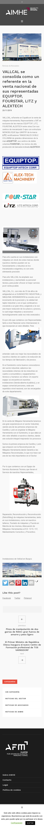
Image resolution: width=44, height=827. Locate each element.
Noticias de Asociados (10, 66)
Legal (5, 785)
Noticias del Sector (16, 699)
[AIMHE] (22, 11)
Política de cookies (12, 790)
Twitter (17, 598)
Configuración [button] (16, 823)
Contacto (7, 780)
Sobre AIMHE (9, 775)
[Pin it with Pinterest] (18, 583)
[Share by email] (31, 583)
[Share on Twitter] (5, 583)
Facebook (6, 598)
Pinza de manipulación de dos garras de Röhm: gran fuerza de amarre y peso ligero (22, 632)
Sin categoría (13, 692)
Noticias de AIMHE (14, 712)
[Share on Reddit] (12, 583)
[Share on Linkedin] (25, 583)
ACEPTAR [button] (30, 823)
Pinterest (28, 598)
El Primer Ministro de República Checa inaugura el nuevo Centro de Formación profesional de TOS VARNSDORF (22, 646)
